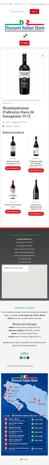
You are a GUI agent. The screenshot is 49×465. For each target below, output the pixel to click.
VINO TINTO (12, 100)
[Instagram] (28, 357)
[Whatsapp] (24, 357)
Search (34, 11)
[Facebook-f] (21, 357)
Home (5, 100)
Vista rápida (13, 155)
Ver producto (13, 168)
